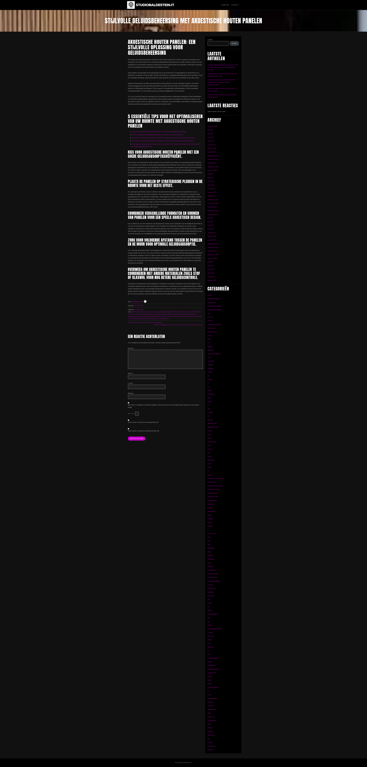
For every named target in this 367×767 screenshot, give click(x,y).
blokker (209, 346)
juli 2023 (210, 262)
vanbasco (210, 706)
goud (209, 434)
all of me (210, 317)
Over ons (225, 5)
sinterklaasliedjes (213, 658)
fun (208, 416)
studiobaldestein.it (155, 5)
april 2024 (210, 229)
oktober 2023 (212, 251)
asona (209, 335)
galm (144, 314)
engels (209, 401)
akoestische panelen (214, 310)
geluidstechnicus (213, 427)
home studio (211, 442)
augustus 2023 (212, 258)
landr (209, 537)
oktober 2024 (212, 207)
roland (209, 640)
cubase (209, 372)
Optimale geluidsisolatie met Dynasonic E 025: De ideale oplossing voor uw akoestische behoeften (222, 67)
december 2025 (212, 156)
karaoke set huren (213, 489)
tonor (209, 695)
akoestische (211, 302)
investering (188, 314)
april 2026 (210, 141)
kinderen (210, 508)
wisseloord (211, 735)
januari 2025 (211, 196)
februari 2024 (211, 236)
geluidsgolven (167, 314)
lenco (209, 552)
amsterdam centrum (214, 324)
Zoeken (210, 40)
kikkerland (210, 504)
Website (130, 393)
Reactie (131, 348)
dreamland (211, 394)
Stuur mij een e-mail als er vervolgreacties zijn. (143, 422)
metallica (210, 592)
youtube (210, 750)
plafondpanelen (212, 614)
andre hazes (211, 328)
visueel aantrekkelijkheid (162, 318)
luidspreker (211, 559)
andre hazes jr (212, 332)
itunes (209, 467)
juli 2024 (210, 218)
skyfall (209, 662)
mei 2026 (210, 137)
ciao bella (210, 361)
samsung (210, 647)
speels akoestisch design (180, 316)
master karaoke (212, 574)
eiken (209, 398)
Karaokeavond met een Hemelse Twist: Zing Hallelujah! (146, 322)
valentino (210, 702)
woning (209, 742)
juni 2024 (210, 222)
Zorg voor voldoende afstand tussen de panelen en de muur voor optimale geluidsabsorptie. (163, 141)
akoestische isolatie (214, 306)
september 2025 (213, 167)
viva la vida (211, 717)
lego (208, 544)
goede (209, 431)
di (208, 383)
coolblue (210, 368)
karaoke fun (211, 482)
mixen (209, 603)
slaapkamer (211, 665)
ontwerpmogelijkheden (153, 316)
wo (208, 739)
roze (209, 643)
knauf (209, 515)
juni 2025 (210, 178)
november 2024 (212, 203)
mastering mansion (213, 581)
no (208, 607)
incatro (209, 456)
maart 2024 (211, 233)
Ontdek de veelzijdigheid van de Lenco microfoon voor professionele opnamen (177, 325)
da (208, 376)
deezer (209, 379)
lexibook (210, 555)
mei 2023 (210, 269)
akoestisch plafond (213, 299)
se (208, 651)
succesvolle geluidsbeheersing (137, 318)
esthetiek (192, 312)
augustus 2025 (212, 170)
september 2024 (213, 211)
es (208, 405)
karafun (209, 475)
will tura (209, 728)
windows (210, 731)
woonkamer (211, 746)
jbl (208, 471)
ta (208, 691)
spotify (209, 676)
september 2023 (213, 255)
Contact (235, 5)
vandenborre (211, 709)
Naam (130, 373)
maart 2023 (211, 277)
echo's (187, 312)
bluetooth (210, 350)
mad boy (210, 566)
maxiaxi (210, 585)
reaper (209, 625)
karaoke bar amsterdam (215, 478)
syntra (209, 684)
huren (209, 445)
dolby (209, 390)
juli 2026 (210, 130)
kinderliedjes (211, 511)
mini (208, 599)
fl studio (210, 412)
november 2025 (212, 159)
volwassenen (211, 720)
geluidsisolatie (212, 423)
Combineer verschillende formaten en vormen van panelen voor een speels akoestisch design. (163, 138)
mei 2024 (210, 225)
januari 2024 (211, 240)
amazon (210, 321)
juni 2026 (210, 134)
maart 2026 (211, 145)
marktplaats (211, 570)
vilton (209, 713)
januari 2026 (211, 152)
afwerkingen (163, 312)
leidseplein (210, 548)
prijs (208, 618)
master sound (212, 577)
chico (209, 357)
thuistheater (150, 318)
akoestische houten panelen (175, 312)
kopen (209, 522)
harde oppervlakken (178, 314)
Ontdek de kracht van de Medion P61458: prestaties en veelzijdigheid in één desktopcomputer (221, 82)
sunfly (209, 680)
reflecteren (164, 316)
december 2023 (212, 244)
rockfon (210, 632)
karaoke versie (212, 493)
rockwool (210, 636)
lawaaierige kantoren (134, 316)
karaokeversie (212, 500)
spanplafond (211, 673)
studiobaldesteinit (137, 302)
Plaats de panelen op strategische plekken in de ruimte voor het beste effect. (157, 135)
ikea (208, 453)
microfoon (211, 596)
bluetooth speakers (213, 354)
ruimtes (170, 316)
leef (208, 541)
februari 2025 (211, 192)
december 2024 (212, 200)
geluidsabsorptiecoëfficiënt (154, 314)
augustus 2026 (212, 126)
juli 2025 (210, 174)
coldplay (210, 365)
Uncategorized (138, 309)
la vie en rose (211, 533)
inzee (209, 464)
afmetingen (135, 312)
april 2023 (210, 273)
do (208, 387)
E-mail (130, 383)
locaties (143, 316)
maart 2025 (211, 189)
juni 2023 (210, 266)
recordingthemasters (214, 629)
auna (209, 339)
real (208, 621)
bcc (208, 343)
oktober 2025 (212, 163)
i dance (209, 449)
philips (209, 610)
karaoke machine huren (215, 486)
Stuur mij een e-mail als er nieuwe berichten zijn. (144, 431)
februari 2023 (211, 280)
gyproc (209, 438)
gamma (210, 420)
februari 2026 (211, 148)
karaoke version (212, 497)
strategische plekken (195, 316)
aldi (208, 313)
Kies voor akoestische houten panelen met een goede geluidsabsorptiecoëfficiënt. (159, 132)
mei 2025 (210, 181)
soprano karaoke (213, 669)
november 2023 (212, 247)
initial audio (211, 460)
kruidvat (210, 526)
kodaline (210, 519)
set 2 (209, 654)
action (209, 295)
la (208, 530)
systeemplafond (212, 687)
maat (209, 563)
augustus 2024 (212, 214)
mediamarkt (211, 588)
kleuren (194, 314)
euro (209, 409)
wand (209, 724)
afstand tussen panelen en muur (149, 312)
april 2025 (210, 185)
